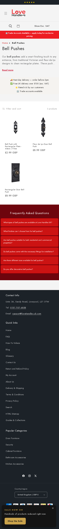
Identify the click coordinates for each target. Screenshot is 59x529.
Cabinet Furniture (13, 451)
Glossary (10, 356)
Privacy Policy (12, 400)
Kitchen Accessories (15, 463)
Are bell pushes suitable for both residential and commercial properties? (27, 241)
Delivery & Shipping (15, 388)
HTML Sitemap (12, 413)
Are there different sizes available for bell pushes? (23, 260)
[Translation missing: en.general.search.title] (10, 26)
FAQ (8, 336)
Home (5, 42)
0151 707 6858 (18, 307)
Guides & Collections (15, 420)
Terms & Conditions (15, 394)
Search (9, 407)
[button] (6, 13)
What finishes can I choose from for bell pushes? (23, 231)
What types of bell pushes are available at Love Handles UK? (27, 222)
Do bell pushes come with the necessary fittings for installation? (28, 251)
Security (9, 444)
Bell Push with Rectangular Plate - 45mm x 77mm (13, 146)
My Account (11, 375)
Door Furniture (12, 438)
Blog (8, 349)
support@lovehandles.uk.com (26, 313)
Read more (7, 70)
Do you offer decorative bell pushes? (18, 269)
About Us (10, 381)
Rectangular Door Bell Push (14, 191)
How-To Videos (13, 343)
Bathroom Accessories (16, 457)
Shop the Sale (15, 521)
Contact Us (11, 362)
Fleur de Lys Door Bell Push (42, 145)
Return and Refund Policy (17, 368)
